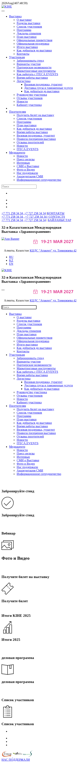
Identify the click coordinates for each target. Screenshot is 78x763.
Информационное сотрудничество (39, 179)
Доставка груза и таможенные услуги (48, 87)
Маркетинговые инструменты (36, 70)
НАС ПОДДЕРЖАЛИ (16, 759)
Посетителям (17, 111)
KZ (11, 260)
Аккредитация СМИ (30, 176)
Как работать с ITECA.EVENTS (37, 74)
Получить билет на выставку (35, 115)
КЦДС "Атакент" (41, 250)
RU (11, 257)
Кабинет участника (29, 104)
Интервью (23, 162)
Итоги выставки (27, 47)
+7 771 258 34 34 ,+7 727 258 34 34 (24, 220)
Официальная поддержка (33, 43)
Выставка (15, 16)
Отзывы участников (30, 98)
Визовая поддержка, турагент (43, 84)
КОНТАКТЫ (55, 213)
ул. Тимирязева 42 (64, 250)
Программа (24, 30)
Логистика (23, 81)
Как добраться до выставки (34, 50)
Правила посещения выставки (36, 139)
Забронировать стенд (30, 60)
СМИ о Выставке (28, 166)
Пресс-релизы (26, 159)
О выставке (24, 19)
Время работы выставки (32, 77)
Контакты (23, 53)
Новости (22, 101)
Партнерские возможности (34, 67)
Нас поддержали (27, 173)
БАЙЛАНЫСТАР (59, 220)
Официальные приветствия (34, 40)
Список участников (29, 26)
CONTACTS (57, 216)
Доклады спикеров (29, 33)
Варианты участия (29, 64)
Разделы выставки (28, 23)
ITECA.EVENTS (27, 149)
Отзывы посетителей (30, 142)
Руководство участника (32, 94)
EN (11, 263)
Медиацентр (17, 152)
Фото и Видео (26, 169)
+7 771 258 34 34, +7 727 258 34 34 (24, 213)
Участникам (17, 57)
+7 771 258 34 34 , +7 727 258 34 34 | (25, 216)
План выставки (27, 36)
